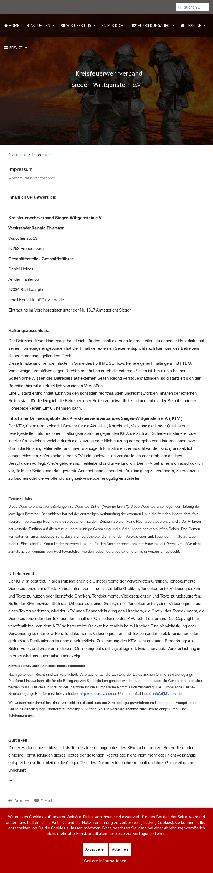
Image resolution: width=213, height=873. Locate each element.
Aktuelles (39, 25)
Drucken (22, 800)
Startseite (17, 154)
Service (15, 47)
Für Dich (114, 25)
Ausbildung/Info (153, 25)
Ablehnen (120, 849)
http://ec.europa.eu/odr (98, 693)
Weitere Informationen (105, 860)
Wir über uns (78, 25)
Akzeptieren (95, 849)
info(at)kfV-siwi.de (167, 693)
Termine (193, 25)
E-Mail (46, 800)
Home (13, 25)
